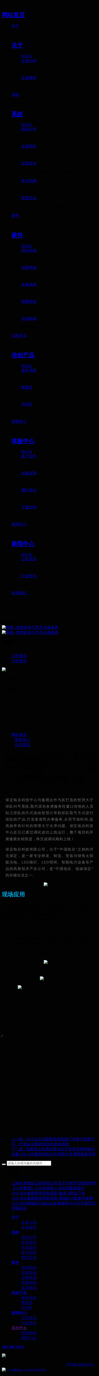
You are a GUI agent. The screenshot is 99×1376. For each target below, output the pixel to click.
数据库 (27, 1303)
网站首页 (13, 15)
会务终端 (29, 1278)
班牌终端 (29, 1283)
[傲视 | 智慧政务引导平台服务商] (49, 630)
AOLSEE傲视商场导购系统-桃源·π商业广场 (48, 1193)
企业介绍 (29, 1222)
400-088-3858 (13, 1347)
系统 (15, 1232)
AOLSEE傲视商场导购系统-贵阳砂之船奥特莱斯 (52, 1198)
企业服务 (29, 1227)
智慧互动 (29, 1257)
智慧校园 (29, 1333)
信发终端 (29, 1273)
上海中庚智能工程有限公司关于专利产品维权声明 (54, 1183)
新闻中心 (22, 740)
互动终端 (29, 1288)
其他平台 (19, 1328)
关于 (15, 1217)
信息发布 (29, 1247)
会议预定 (29, 1242)
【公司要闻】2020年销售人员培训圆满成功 (48, 1188)
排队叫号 (29, 1237)
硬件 (15, 1262)
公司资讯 (22, 745)
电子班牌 (29, 1252)
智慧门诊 (29, 1338)
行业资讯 (29, 1323)
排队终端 (29, 1267)
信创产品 (19, 1293)
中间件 (27, 1308)
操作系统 (29, 1298)
